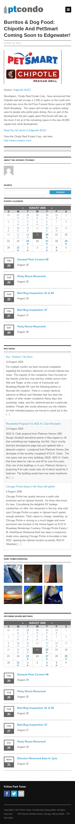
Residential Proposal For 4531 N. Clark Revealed (33, 423)
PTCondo (29, 160)
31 (56, 215)
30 (47, 215)
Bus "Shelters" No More (19, 356)
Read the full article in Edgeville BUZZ (25, 130)
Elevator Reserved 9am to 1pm (37, 758)
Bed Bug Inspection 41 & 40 (35, 293)
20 (47, 234)
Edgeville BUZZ (22, 89)
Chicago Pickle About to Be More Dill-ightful (30, 486)
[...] (8, 414)
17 (18, 234)
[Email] (21, 794)
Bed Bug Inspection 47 (32, 309)
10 (18, 228)
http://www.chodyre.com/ (17, 140)
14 (56, 228)
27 (18, 215)
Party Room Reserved (31, 276)
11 (28, 228)
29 (37, 215)
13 (47, 228)
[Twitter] (14, 794)
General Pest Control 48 (32, 259)
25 (27, 241)
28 (27, 215)
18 (27, 234)
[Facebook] (7, 794)
